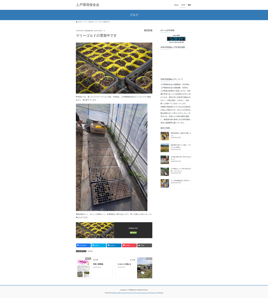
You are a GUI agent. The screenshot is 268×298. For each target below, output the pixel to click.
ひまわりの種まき (124, 264)
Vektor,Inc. (153, 293)
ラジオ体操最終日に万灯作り (180, 180)
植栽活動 (148, 30)
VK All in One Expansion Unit (140, 293)
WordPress (115, 293)
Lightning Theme (126, 293)
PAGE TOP (260, 287)
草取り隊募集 (98, 264)
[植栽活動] (83, 268)
